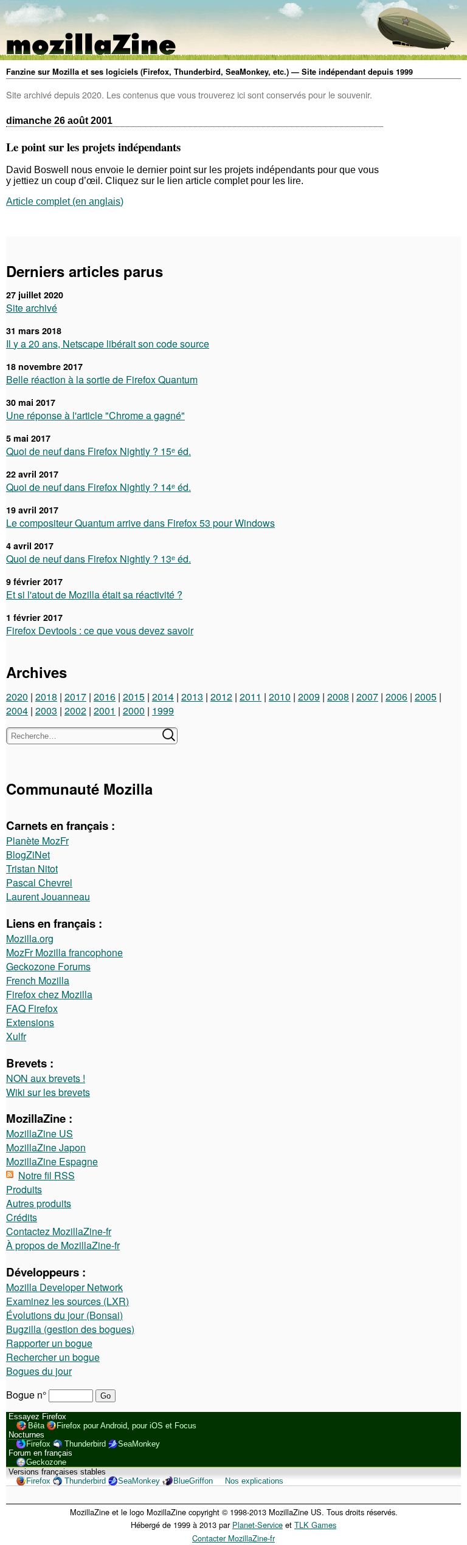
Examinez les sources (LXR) (67, 1301)
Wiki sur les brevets (48, 1092)
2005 (426, 697)
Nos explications (254, 1480)
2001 (105, 711)
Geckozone (46, 1462)
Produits (24, 1189)
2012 (221, 697)
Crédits (21, 1217)
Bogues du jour (39, 1371)
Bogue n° (27, 1395)
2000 (134, 711)
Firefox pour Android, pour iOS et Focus (126, 1425)
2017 (75, 697)
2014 (163, 697)
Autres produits (38, 1203)
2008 (338, 697)
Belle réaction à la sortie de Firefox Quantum (102, 379)
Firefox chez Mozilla (49, 994)
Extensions (30, 1022)
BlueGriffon (193, 1480)
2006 (396, 697)
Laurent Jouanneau (48, 896)
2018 (46, 697)
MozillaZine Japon (46, 1147)
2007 (367, 697)
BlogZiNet (28, 855)
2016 (105, 697)
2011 (250, 697)
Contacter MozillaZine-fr (233, 1538)
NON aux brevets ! (45, 1078)
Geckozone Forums (48, 966)
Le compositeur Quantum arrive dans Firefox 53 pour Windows (140, 523)
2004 (17, 711)
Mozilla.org (30, 938)
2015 (134, 697)
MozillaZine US (39, 1133)
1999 (163, 711)
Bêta (36, 1425)
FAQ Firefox (32, 1008)
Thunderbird (85, 1443)
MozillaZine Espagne (52, 1161)
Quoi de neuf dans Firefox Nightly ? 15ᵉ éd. (98, 451)
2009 (309, 697)
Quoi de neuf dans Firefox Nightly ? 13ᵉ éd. (98, 559)
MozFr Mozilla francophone (64, 952)
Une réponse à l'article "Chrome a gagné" (95, 415)
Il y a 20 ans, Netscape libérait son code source (107, 344)
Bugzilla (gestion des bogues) (70, 1329)
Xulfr (16, 1036)
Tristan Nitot (32, 868)
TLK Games (315, 1524)
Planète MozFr (37, 841)
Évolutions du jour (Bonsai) (64, 1315)
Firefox (38, 1443)
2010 (280, 697)
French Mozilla (37, 980)
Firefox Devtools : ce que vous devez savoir (99, 630)
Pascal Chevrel (39, 882)
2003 (46, 711)
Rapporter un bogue (49, 1343)
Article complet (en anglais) (64, 201)
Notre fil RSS (46, 1175)
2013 (192, 697)
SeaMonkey (139, 1443)
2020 (17, 697)
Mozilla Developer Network (64, 1287)
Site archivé (31, 308)
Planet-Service (257, 1524)
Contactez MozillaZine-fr (58, 1231)
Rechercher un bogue (53, 1357)
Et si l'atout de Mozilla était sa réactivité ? (94, 594)
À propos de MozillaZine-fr (63, 1245)
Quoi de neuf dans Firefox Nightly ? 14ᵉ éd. (98, 487)
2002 (75, 711)
